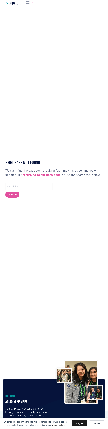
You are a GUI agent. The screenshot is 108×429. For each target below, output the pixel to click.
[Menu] (30, 3)
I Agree (79, 423)
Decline (97, 423)
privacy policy (58, 425)
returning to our (34, 175)
